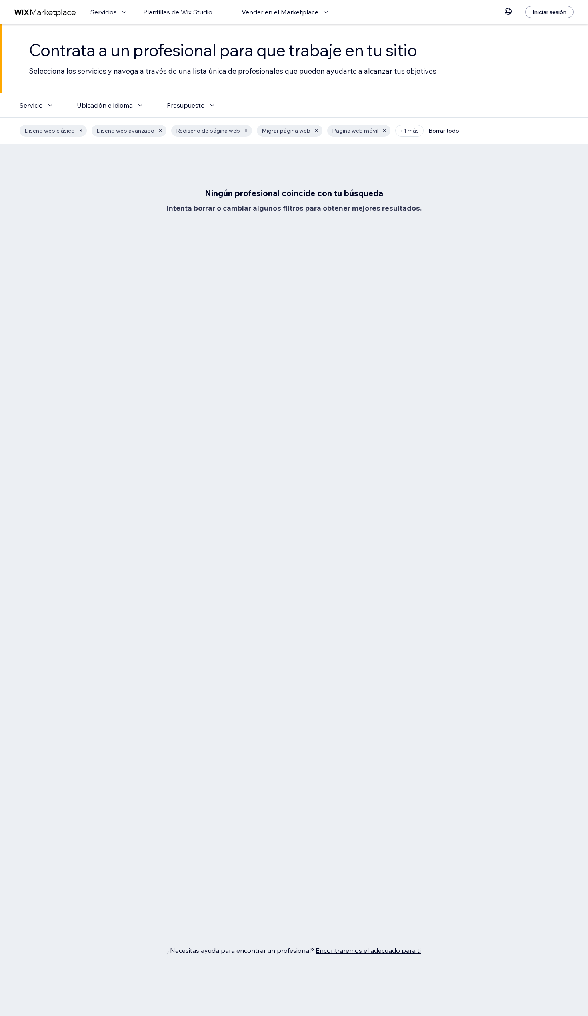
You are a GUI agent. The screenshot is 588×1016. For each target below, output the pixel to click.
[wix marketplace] (45, 12)
